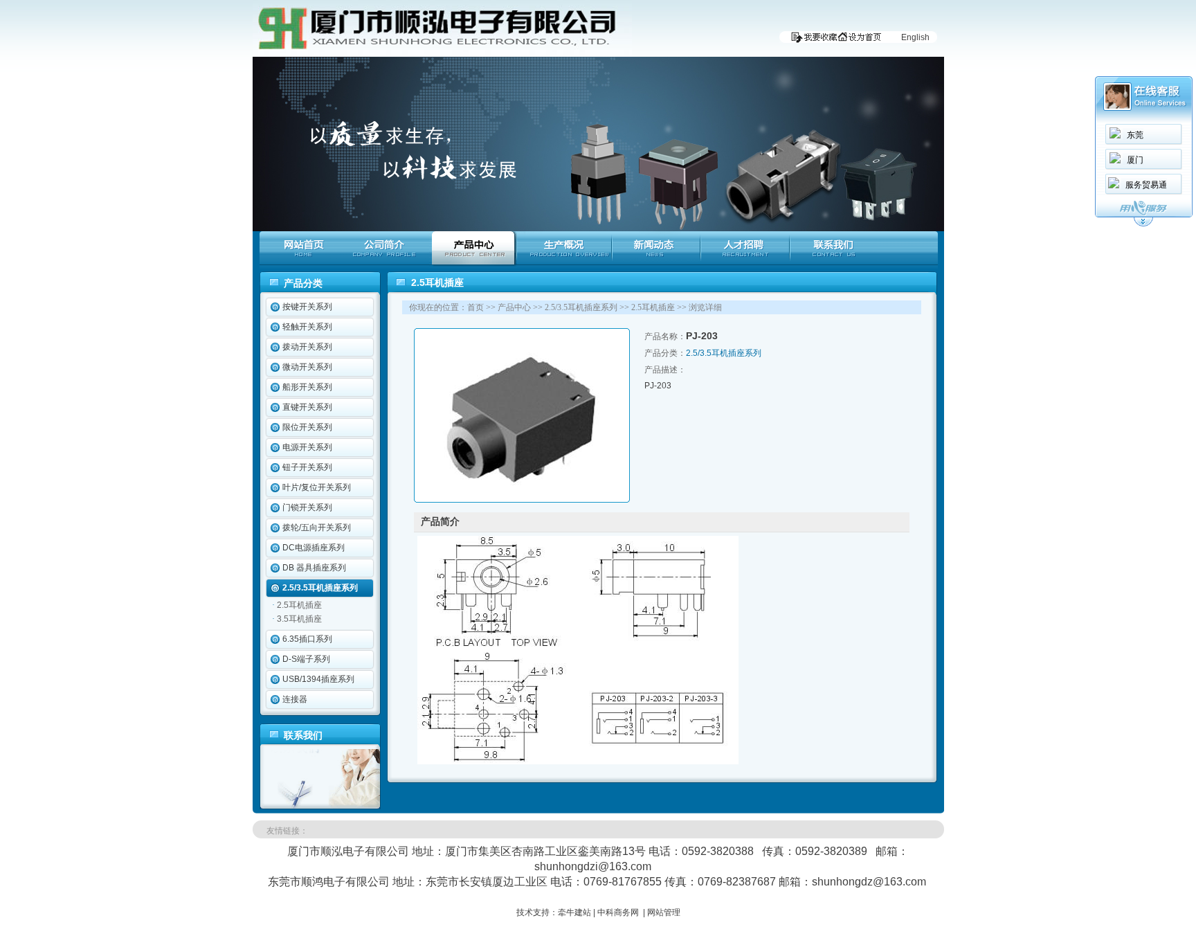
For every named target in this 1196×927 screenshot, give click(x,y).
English (915, 37)
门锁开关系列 (307, 507)
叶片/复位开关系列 (316, 487)
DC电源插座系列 (313, 547)
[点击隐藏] (1143, 224)
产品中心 (514, 307)
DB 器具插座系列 (314, 568)
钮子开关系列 (307, 467)
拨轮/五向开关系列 (316, 527)
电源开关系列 (307, 447)
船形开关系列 (307, 387)
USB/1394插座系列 (318, 679)
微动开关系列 (307, 367)
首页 (475, 307)
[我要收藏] (811, 40)
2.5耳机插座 (299, 605)
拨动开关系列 (307, 347)
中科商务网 (618, 912)
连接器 (294, 699)
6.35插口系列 (307, 639)
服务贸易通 (1146, 185)
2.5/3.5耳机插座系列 (320, 588)
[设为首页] (862, 40)
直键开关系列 (307, 407)
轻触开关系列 (307, 327)
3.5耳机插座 (299, 619)
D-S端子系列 (306, 659)
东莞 (1135, 135)
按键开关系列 (307, 307)
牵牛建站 (574, 912)
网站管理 (663, 912)
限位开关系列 (307, 427)
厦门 (1135, 160)
